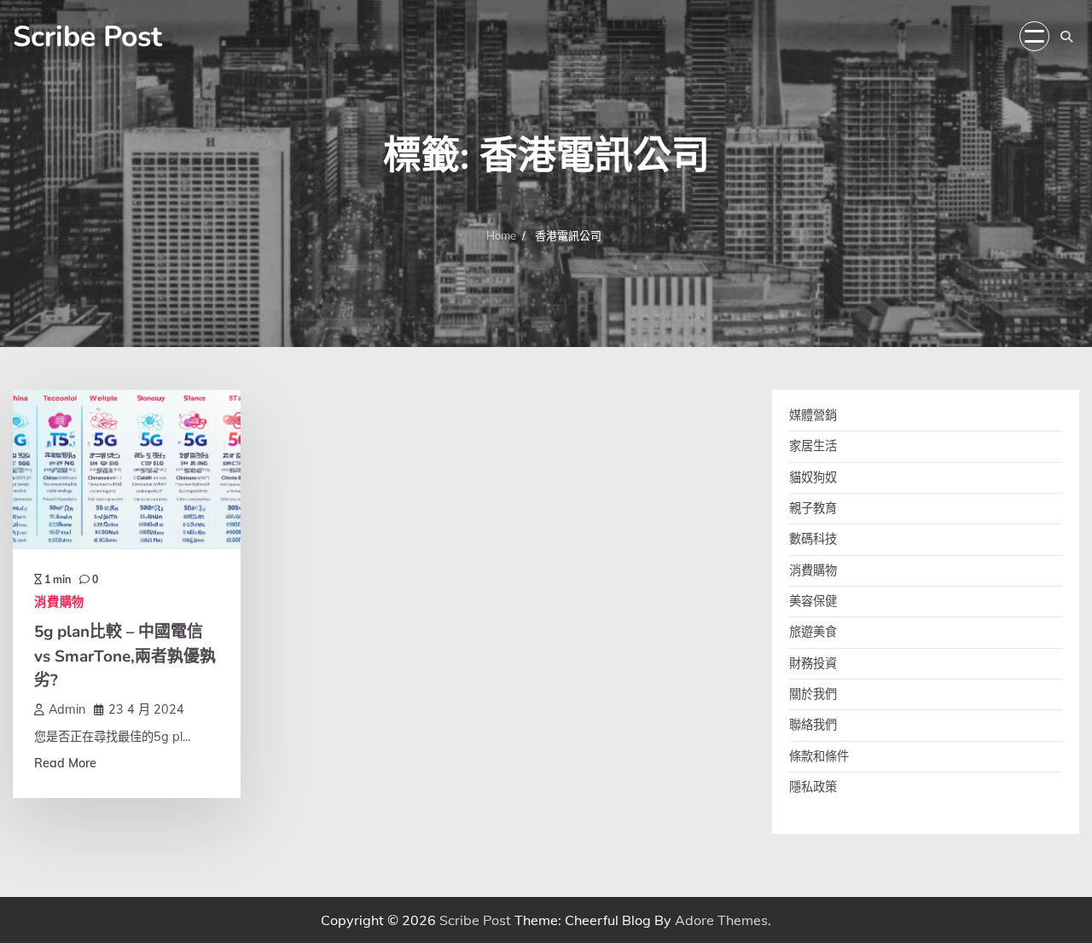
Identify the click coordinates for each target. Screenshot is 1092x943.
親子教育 (813, 508)
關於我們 (813, 694)
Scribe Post (87, 36)
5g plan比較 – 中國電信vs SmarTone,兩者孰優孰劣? (125, 656)
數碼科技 (813, 539)
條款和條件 (819, 756)
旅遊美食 (813, 631)
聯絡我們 (813, 724)
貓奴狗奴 (813, 477)
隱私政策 (813, 787)
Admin (67, 709)
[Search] (1066, 36)
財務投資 (813, 663)
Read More (65, 763)
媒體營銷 (813, 415)
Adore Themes (721, 920)
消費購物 (59, 602)
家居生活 (813, 446)
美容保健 (813, 601)
